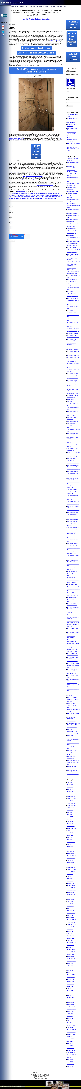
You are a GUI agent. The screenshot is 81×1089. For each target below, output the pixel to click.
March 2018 (70, 910)
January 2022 (71, 844)
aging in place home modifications (19, 193)
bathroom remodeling (73, 643)
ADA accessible (71, 233)
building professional (72, 686)
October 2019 (71, 867)
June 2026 (70, 782)
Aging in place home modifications (45, 185)
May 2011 (70, 1043)
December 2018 (71, 890)
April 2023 (70, 816)
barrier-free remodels (72, 597)
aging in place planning (73, 346)
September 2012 (71, 1009)
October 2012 (71, 1006)
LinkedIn (18, 25)
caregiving (70, 729)
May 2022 (70, 835)
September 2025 (71, 798)
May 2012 (70, 1018)
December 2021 (71, 846)
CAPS (69, 695)
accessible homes (72, 213)
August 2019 (71, 871)
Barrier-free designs (72, 595)
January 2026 (71, 793)
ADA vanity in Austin (72, 296)
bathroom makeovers (72, 614)
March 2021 (70, 851)
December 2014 (71, 954)
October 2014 (71, 958)
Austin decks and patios (73, 462)
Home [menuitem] (12, 6)
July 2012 (70, 1013)
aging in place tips (72, 375)
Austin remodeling (72, 529)
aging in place (71, 310)
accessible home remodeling (34, 193)
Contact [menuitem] (40, 6)
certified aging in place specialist (31, 195)
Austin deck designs (72, 458)
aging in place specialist (46, 193)
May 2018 (70, 906)
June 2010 (70, 1057)
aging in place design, (18, 195)
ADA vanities (71, 291)
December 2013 (71, 979)
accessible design (72, 193)
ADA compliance (71, 252)
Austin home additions (72, 489)
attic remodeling (71, 399)
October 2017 (71, 922)
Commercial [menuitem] (29, 6)
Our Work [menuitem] (35, 6)
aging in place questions (73, 349)
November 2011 (71, 1031)
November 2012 (71, 1004)
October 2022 (71, 826)
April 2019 (70, 880)
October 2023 (71, 803)
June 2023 (70, 812)
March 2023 (70, 819)
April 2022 (70, 837)
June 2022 (70, 832)
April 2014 (70, 970)
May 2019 (70, 878)
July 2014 (70, 965)
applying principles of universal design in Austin (72, 389)
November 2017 (71, 919)
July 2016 (70, 940)
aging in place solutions (73, 363)
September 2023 (71, 805)
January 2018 (71, 915)
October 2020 (71, 858)
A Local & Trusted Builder (73, 25)
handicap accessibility (55, 40)
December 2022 (71, 823)
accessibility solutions (72, 177)
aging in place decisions (73, 322)
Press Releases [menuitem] (63, 6)
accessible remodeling (73, 223)
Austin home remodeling (73, 495)
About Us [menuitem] (17, 6)
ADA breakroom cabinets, (73, 249)
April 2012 (70, 1020)
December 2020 (71, 853)
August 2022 (70, 830)
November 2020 (71, 855)
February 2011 (71, 1050)
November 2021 (71, 848)
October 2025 (71, 796)
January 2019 (71, 887)
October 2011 (71, 1034)
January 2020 (71, 860)
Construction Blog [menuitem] (47, 6)
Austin (69, 401)
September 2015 (71, 942)
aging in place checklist (73, 312)
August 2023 (70, 807)
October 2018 (71, 894)
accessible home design (73, 199)
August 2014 (70, 963)
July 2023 (70, 809)
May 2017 (70, 931)
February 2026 (71, 791)
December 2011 (71, 1029)
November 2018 (71, 892)
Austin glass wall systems (73, 473)
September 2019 (71, 869)
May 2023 (70, 814)
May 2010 (70, 1059)
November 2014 (71, 956)
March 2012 (70, 1022)
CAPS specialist (71, 720)
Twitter (21, 25)
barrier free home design (73, 579)
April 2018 (70, 908)
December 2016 (71, 938)
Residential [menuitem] (22, 6)
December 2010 (71, 1054)
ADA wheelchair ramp (72, 298)
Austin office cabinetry (72, 512)
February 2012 (71, 1025)
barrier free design (72, 577)
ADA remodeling (71, 281)
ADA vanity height (71, 293)
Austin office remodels (72, 516)
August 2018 (70, 899)
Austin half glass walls (72, 475)
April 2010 (70, 1061)
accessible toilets (71, 228)
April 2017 (70, 933)
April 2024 (70, 800)
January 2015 (71, 951)
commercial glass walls (73, 774)
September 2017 (71, 924)
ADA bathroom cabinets (73, 241)
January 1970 (71, 1066)
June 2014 (70, 967)
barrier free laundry (72, 584)
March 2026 (70, 789)
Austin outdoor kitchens (73, 527)
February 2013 (71, 997)
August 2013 (70, 983)
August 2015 (70, 945)
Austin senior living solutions (29, 198)
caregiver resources (72, 727)
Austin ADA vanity (71, 415)
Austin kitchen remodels (73, 510)
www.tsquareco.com (21, 191)
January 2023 (71, 821)
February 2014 (71, 974)
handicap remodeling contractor (16, 138)
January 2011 (71, 1052)
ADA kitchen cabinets (72, 279)
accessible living (71, 221)
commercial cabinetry (73, 760)
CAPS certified (71, 703)
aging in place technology (73, 373)
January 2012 (71, 1027)
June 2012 (70, 1016)
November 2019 (71, 864)
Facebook (16, 25)
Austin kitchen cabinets (73, 501)
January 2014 (71, 977)
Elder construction (15, 172)
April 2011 (70, 1045)
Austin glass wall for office (73, 471)
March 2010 (70, 1064)
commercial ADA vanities (73, 750)
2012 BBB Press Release (73, 57)
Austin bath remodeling (73, 423)
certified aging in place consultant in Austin (46, 198)
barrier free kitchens (72, 582)
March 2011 (70, 1048)
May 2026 (70, 784)
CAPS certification (72, 697)
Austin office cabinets (72, 514)
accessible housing (72, 219)
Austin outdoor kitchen (72, 521)
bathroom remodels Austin (73, 663)
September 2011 (71, 1036)
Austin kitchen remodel (73, 503)
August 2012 (70, 1011)
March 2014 (70, 972)
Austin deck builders (72, 456)
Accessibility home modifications (29, 179)
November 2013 (71, 981)
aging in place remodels (73, 355)
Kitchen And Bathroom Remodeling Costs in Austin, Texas (73, 149)
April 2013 (70, 993)
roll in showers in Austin (18, 196)
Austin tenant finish (72, 545)
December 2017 (71, 917)
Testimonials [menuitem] (56, 6)
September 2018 (71, 896)
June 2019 (70, 876)
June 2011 (70, 1041)
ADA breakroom (71, 247)
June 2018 (70, 903)
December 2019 (71, 862)
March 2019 (70, 883)
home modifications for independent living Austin (49, 196)
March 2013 (70, 995)
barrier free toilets (71, 592)
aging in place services (73, 357)
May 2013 (70, 990)
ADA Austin (70, 235)
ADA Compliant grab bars (73, 261)
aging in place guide (72, 333)
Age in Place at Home (73, 300)
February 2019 (71, 885)
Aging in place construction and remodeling (33, 176)
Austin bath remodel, (72, 421)
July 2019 (70, 874)
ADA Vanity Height (71, 122)
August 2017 (70, 926)
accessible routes (72, 226)
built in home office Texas (73, 692)
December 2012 (71, 1002)
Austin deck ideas (71, 460)
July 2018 (70, 901)
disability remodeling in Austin (16, 198)
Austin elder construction (45, 195)
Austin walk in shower (72, 557)
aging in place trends (72, 378)
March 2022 (70, 839)
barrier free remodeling (73, 586)
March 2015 (70, 947)
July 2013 (70, 986)
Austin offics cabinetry (72, 519)
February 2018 (71, 913)
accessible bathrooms (72, 191)
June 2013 (70, 988)
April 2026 (70, 787)
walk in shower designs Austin (30, 196)
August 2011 (70, 1038)
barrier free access (72, 571)
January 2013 (71, 999)
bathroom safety (71, 673)
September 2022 (71, 828)
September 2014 (71, 961)
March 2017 (70, 935)
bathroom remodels (72, 661)
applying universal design (73, 393)
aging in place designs (73, 331)
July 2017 (70, 928)
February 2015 (71, 949)
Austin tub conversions (73, 555)
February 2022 (71, 842)
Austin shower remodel (73, 543)
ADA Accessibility (71, 230)
